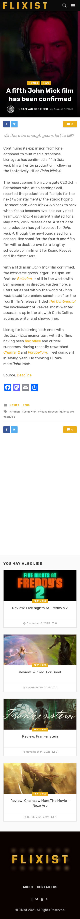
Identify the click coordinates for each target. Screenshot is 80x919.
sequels (10, 416)
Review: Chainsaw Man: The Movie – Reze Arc (40, 803)
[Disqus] (40, 498)
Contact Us (47, 887)
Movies (33, 83)
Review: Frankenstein (40, 736)
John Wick (29, 411)
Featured (40, 601)
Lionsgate (67, 411)
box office (33, 341)
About (28, 887)
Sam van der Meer (34, 109)
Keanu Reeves (49, 411)
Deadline (24, 375)
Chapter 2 (11, 352)
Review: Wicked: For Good (40, 672)
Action (16, 411)
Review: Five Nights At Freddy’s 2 (40, 608)
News (46, 83)
